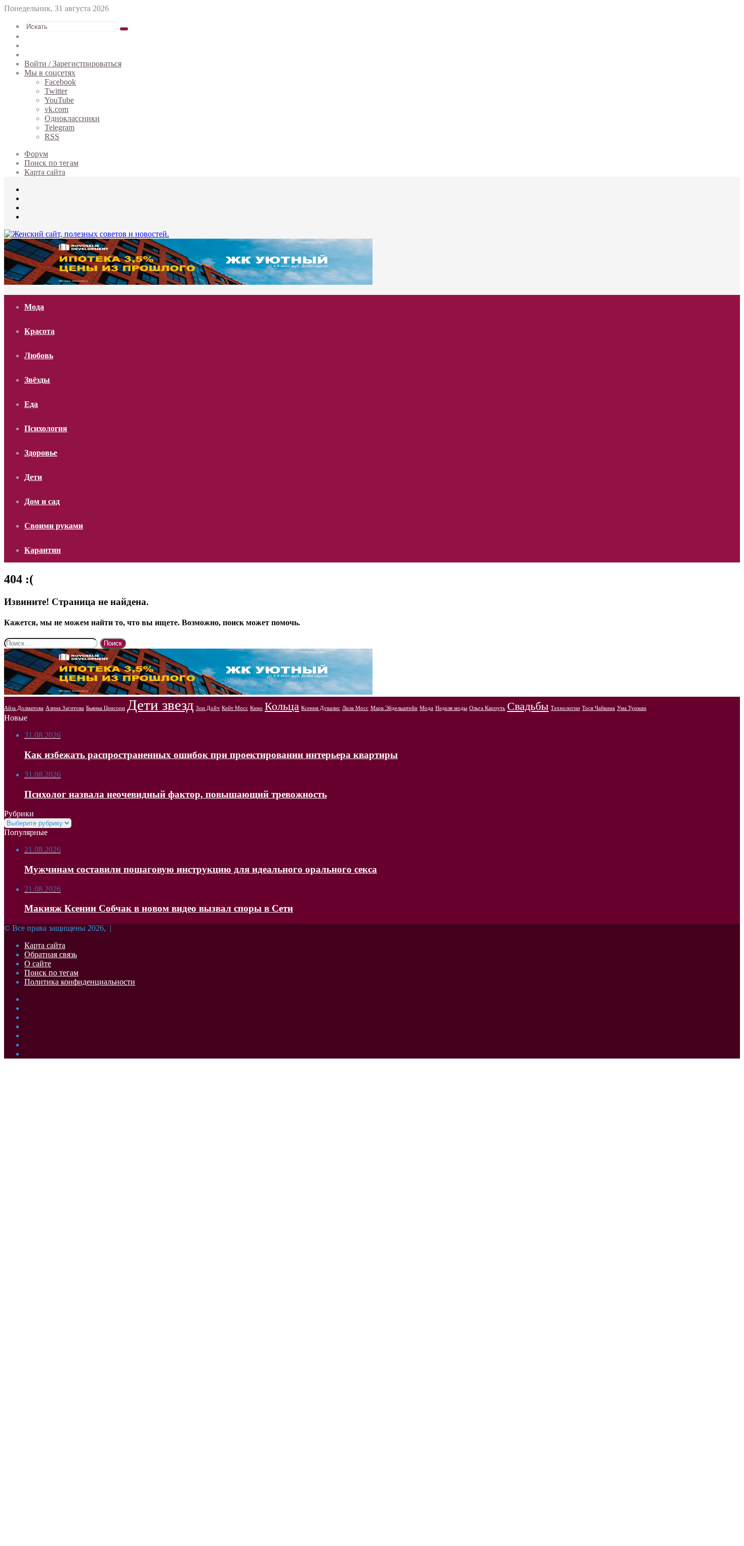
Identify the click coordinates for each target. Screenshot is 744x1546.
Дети (33, 477)
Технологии (565, 708)
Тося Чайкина (598, 708)
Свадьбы (528, 706)
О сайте (37, 963)
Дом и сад (42, 501)
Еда (31, 404)
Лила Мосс (355, 708)
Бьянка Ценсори (105, 708)
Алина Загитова (65, 708)
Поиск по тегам (51, 163)
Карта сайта (44, 172)
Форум (36, 153)
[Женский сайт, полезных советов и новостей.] (86, 234)
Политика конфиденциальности (79, 981)
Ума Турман (631, 708)
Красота (39, 331)
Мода (34, 307)
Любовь (38, 355)
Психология (45, 428)
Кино (256, 708)
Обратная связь (50, 954)
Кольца (282, 706)
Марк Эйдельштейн (394, 708)
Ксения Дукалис (320, 708)
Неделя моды (451, 708)
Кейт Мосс (235, 708)
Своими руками (53, 525)
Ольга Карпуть (487, 708)
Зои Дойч (208, 708)
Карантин (42, 550)
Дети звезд (160, 705)
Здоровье (40, 452)
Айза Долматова (24, 708)
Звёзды (37, 379)
